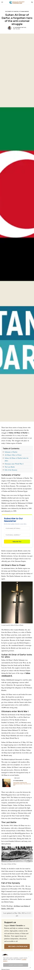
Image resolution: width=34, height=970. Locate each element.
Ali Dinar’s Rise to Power (13, 455)
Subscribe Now (17, 541)
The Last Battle (10, 467)
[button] (17, 946)
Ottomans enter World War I (14, 464)
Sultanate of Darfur (11, 11)
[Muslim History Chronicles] (17, 2)
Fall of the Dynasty (11, 470)
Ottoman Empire (24, 11)
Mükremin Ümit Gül (20, 27)
